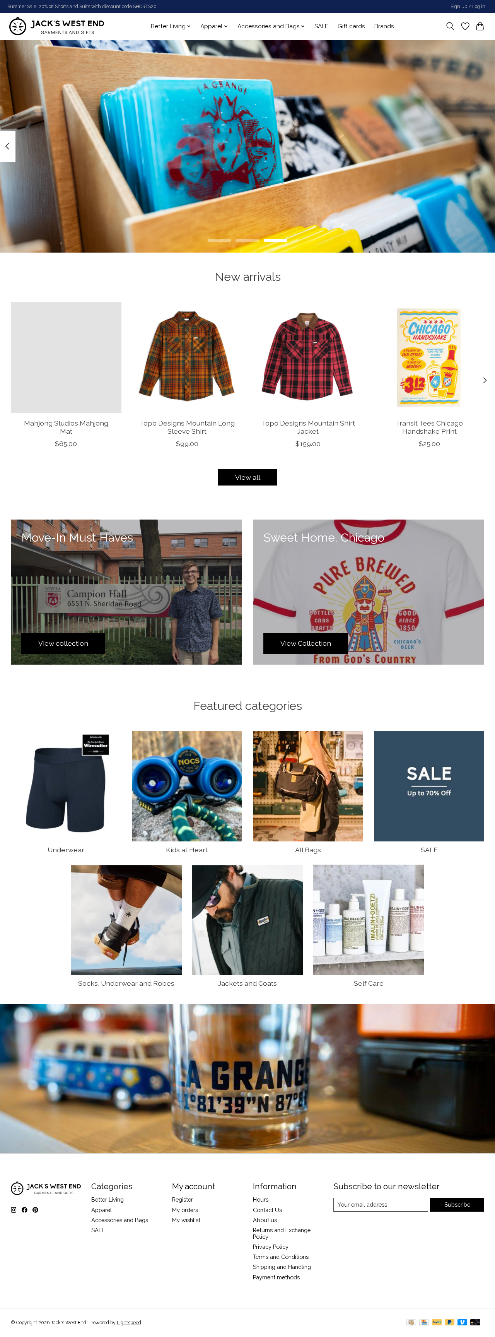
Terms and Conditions (281, 1256)
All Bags (308, 850)
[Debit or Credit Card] (475, 1323)
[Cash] (411, 1323)
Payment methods (276, 1277)
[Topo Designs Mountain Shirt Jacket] (308, 357)
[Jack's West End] (56, 26)
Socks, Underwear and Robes (126, 983)
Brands (384, 26)
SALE (321, 26)
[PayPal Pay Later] (450, 1323)
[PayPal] (437, 1323)
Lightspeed (129, 1322)
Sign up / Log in (468, 6)
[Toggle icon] (450, 26)
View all (247, 477)
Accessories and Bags (119, 1220)
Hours (260, 1199)
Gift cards (351, 26)
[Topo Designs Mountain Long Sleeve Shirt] (187, 357)
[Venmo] (462, 1323)
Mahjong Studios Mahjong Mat (66, 427)
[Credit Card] (424, 1323)
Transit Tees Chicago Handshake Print (429, 427)
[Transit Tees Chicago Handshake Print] (429, 357)
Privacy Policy (270, 1246)
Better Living (107, 1199)
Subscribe (457, 1204)
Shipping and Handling (282, 1266)
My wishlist (186, 1220)
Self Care (369, 983)
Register (182, 1199)
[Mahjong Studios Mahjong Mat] (66, 357)
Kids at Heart (187, 850)
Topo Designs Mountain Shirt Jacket (308, 427)
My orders (185, 1210)
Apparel (101, 1210)
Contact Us (267, 1210)
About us (265, 1220)
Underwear (66, 850)
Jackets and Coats (247, 983)
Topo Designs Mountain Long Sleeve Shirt (186, 427)
